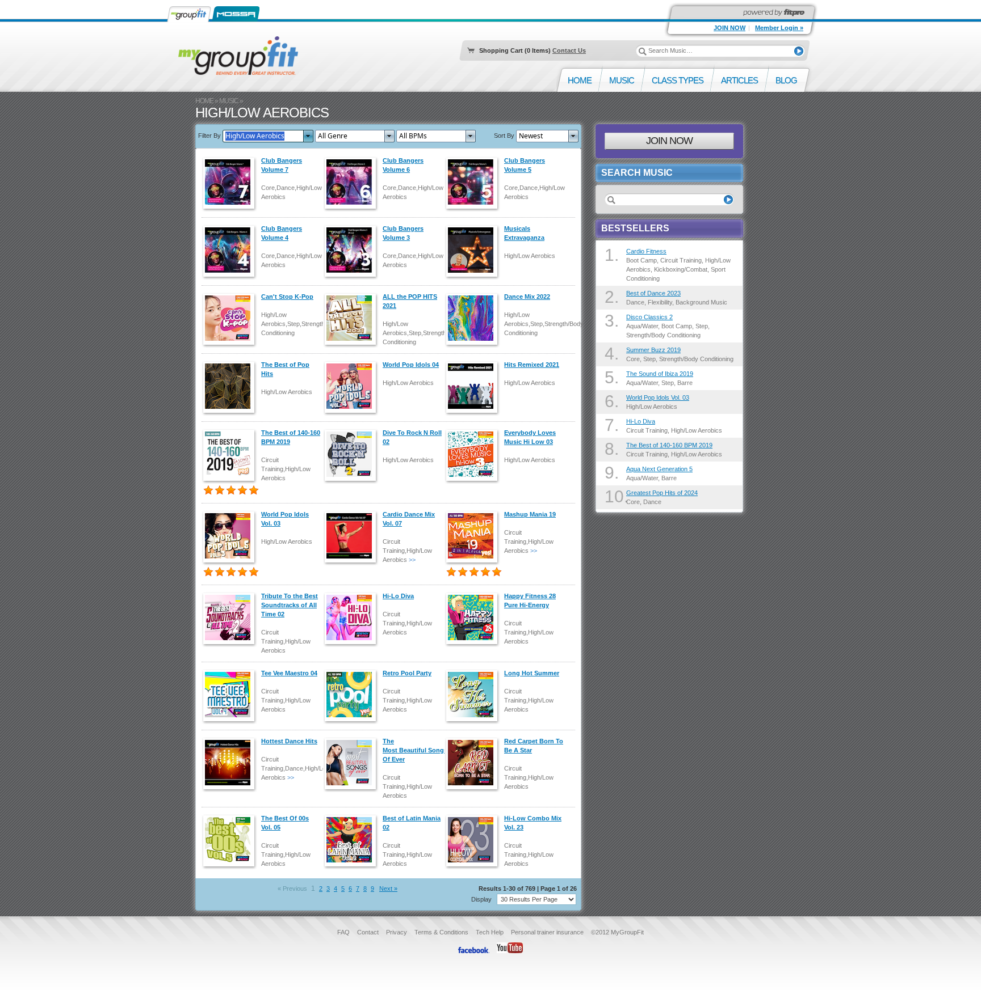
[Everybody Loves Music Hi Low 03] (474, 454)
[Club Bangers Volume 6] (352, 182)
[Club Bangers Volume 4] (231, 250)
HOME (204, 101)
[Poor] (208, 490)
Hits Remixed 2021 (531, 364)
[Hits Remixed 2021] (474, 386)
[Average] (220, 490)
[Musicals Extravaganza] (474, 250)
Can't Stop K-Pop (287, 296)
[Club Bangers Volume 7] (231, 182)
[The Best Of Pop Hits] (231, 386)
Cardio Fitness (646, 251)
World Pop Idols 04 (411, 364)
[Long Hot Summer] (474, 694)
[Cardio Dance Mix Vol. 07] (352, 536)
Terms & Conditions (441, 932)
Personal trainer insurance (547, 932)
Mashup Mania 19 (530, 514)
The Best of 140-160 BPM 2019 (669, 445)
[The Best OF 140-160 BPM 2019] (231, 454)
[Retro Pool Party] (352, 694)
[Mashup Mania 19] (474, 536)
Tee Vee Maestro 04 (289, 673)
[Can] (231, 318)
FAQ (343, 932)
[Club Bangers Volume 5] (474, 182)
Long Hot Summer (531, 673)
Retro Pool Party (407, 673)
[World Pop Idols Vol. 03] (231, 536)
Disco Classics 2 (649, 317)
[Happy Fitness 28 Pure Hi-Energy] (474, 617)
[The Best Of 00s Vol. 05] (231, 839)
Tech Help (490, 932)
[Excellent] (242, 490)
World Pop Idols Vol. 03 (657, 397)
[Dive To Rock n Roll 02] (352, 454)
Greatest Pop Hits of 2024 (662, 492)
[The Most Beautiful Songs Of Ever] (352, 762)
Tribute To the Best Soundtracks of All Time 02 (289, 605)
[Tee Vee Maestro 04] (231, 694)
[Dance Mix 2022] (474, 318)
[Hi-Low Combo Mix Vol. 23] (474, 839)
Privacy (396, 932)
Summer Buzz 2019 (653, 349)
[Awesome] (254, 490)
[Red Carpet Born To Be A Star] (474, 762)
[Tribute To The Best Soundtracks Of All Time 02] (231, 617)
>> (412, 559)
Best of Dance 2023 (653, 293)
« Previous (292, 888)
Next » (388, 888)
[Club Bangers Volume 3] (352, 250)
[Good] (231, 490)
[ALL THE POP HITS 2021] (352, 318)
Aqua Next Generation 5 (659, 469)
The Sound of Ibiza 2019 (659, 373)
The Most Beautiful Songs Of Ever (415, 750)
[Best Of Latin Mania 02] (352, 839)
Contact (368, 932)
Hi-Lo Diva (398, 596)
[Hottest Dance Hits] (231, 762)
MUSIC (228, 101)
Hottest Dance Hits (289, 741)
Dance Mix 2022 (527, 296)
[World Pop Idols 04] (352, 386)
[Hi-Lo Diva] (352, 617)
